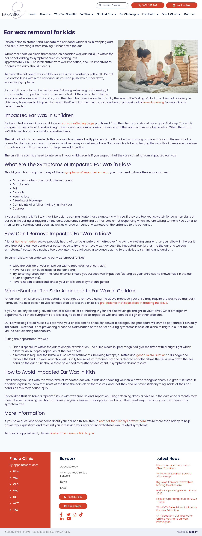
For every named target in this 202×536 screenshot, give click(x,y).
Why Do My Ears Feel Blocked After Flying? (173, 475)
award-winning (153, 102)
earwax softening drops (78, 123)
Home (32, 14)
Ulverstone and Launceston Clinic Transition (173, 466)
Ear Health (148, 14)
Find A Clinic (169, 14)
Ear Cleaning (128, 14)
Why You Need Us (65, 14)
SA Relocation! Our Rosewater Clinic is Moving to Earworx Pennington (174, 519)
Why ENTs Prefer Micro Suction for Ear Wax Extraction (176, 509)
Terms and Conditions (43, 532)
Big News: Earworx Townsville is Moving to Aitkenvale (174, 483)
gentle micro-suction (151, 355)
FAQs (63, 488)
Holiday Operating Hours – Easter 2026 (176, 492)
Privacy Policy (62, 532)
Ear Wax (85, 14)
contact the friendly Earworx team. (122, 421)
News (63, 482)
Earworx (16, 532)
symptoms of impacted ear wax (86, 172)
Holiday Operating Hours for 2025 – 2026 (176, 500)
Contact (189, 14)
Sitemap (26, 532)
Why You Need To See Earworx (73, 474)
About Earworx (69, 466)
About (44, 14)
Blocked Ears (105, 14)
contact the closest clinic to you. (72, 433)
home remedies (26, 241)
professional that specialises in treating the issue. (134, 303)
